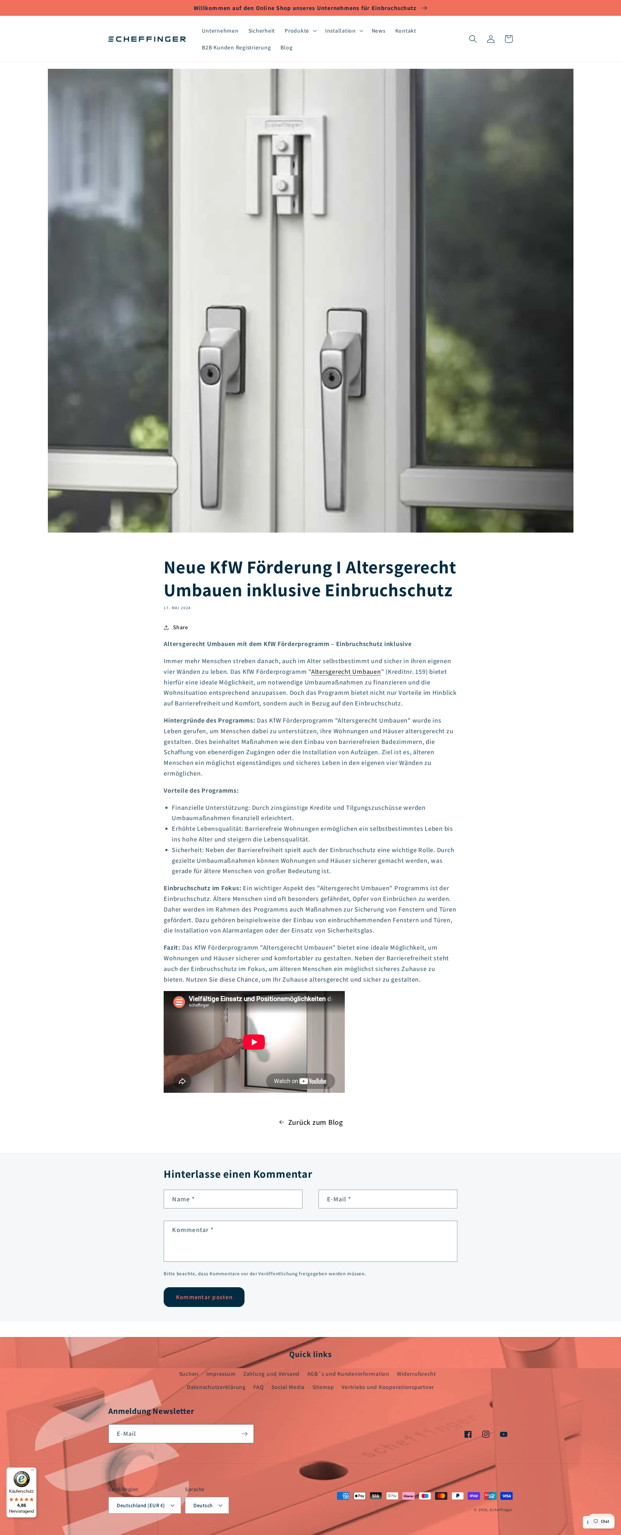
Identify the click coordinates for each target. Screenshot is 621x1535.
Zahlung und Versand (271, 1373)
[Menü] (33, 1471)
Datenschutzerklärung (216, 1387)
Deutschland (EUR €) (141, 1505)
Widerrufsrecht (416, 1373)
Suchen (189, 1373)
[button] (300, 30)
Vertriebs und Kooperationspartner (388, 1387)
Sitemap (323, 1387)
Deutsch (203, 1505)
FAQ (258, 1387)
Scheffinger (501, 1509)
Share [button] (180, 627)
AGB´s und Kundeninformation (348, 1373)
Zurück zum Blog (315, 1122)
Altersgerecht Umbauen (346, 671)
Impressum (221, 1373)
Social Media (288, 1387)
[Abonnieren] (245, 1433)
